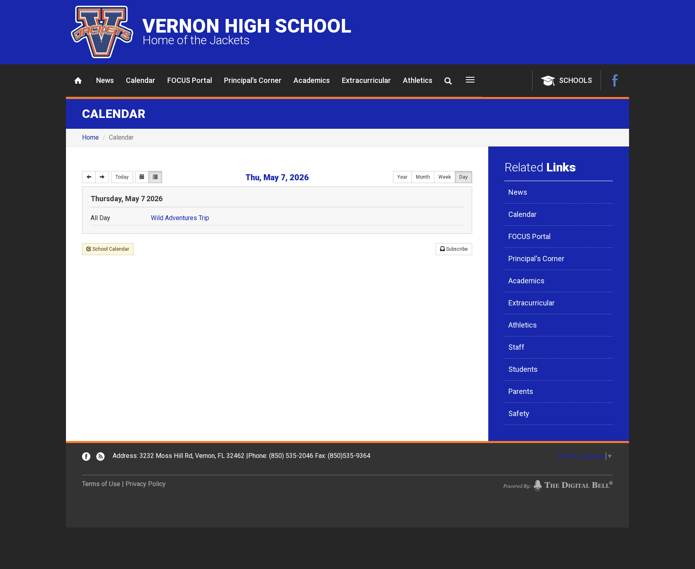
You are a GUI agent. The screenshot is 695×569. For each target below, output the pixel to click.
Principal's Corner (253, 80)
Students (523, 369)
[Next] (102, 177)
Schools (575, 80)
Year (402, 177)
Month (423, 177)
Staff (516, 347)
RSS (100, 456)
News (105, 80)
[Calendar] (142, 177)
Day (463, 177)
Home (78, 80)
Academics (312, 80)
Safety (518, 413)
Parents (520, 391)
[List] (155, 177)
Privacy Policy (145, 484)
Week (444, 177)
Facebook (615, 80)
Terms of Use (101, 484)
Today (122, 177)
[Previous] (89, 177)
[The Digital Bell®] (558, 485)
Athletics (417, 80)
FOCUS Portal (189, 80)
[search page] (448, 81)
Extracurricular (366, 80)
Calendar (140, 80)
